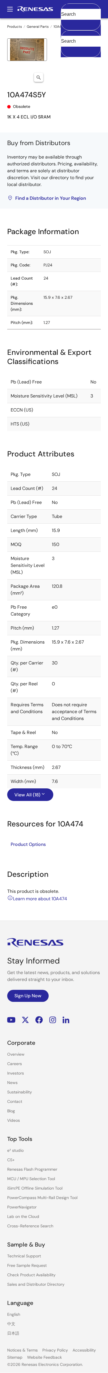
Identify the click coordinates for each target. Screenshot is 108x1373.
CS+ (11, 1159)
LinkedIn (65, 1020)
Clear (66, 23)
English (13, 1314)
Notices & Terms (22, 1350)
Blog (11, 1110)
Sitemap (14, 1357)
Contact (14, 1101)
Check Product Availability (31, 1274)
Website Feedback (44, 1357)
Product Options (28, 844)
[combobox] (81, 43)
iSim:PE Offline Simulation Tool (34, 1188)
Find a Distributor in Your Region (50, 198)
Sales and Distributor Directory (36, 1284)
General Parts (38, 26)
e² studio (15, 1150)
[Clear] (66, 50)
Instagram (52, 1020)
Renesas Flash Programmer (32, 1169)
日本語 (13, 1333)
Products (14, 26)
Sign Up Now (27, 996)
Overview (15, 1054)
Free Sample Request (27, 1265)
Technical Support (24, 1256)
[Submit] (67, 33)
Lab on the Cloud (23, 1216)
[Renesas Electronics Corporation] (35, 9)
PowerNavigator (22, 1207)
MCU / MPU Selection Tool (31, 1178)
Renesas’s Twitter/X (25, 1020)
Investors (15, 1073)
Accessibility (84, 1350)
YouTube (11, 1020)
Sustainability (19, 1092)
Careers (14, 1063)
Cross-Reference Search (30, 1225)
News (12, 1082)
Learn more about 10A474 (40, 899)
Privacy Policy (55, 1350)
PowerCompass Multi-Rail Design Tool (42, 1197)
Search (81, 9)
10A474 (59, 26)
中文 (11, 1323)
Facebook (39, 1020)
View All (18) (27, 795)
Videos (13, 1120)
